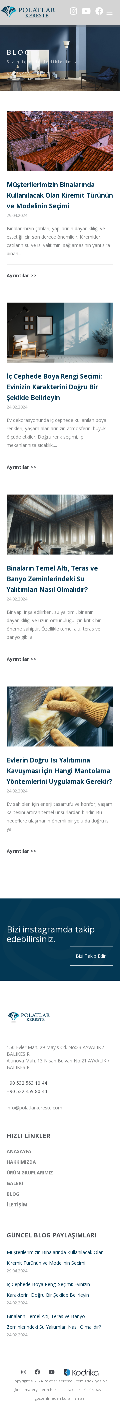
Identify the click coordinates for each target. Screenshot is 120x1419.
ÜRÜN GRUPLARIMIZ (30, 1172)
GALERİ (15, 1183)
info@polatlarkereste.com (34, 1107)
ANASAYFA (18, 73)
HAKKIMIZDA (21, 1162)
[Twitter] (37, 1372)
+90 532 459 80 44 (27, 1091)
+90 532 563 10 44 (27, 1083)
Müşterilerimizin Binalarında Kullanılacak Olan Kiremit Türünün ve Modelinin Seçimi (60, 195)
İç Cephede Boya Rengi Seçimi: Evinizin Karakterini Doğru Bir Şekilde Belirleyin (54, 387)
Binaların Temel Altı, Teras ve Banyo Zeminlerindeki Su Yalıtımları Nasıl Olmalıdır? (52, 579)
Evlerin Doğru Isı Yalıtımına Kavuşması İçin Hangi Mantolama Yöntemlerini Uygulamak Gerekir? (59, 771)
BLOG (43, 73)
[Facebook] (24, 1372)
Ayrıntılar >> (21, 275)
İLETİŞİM (17, 1204)
